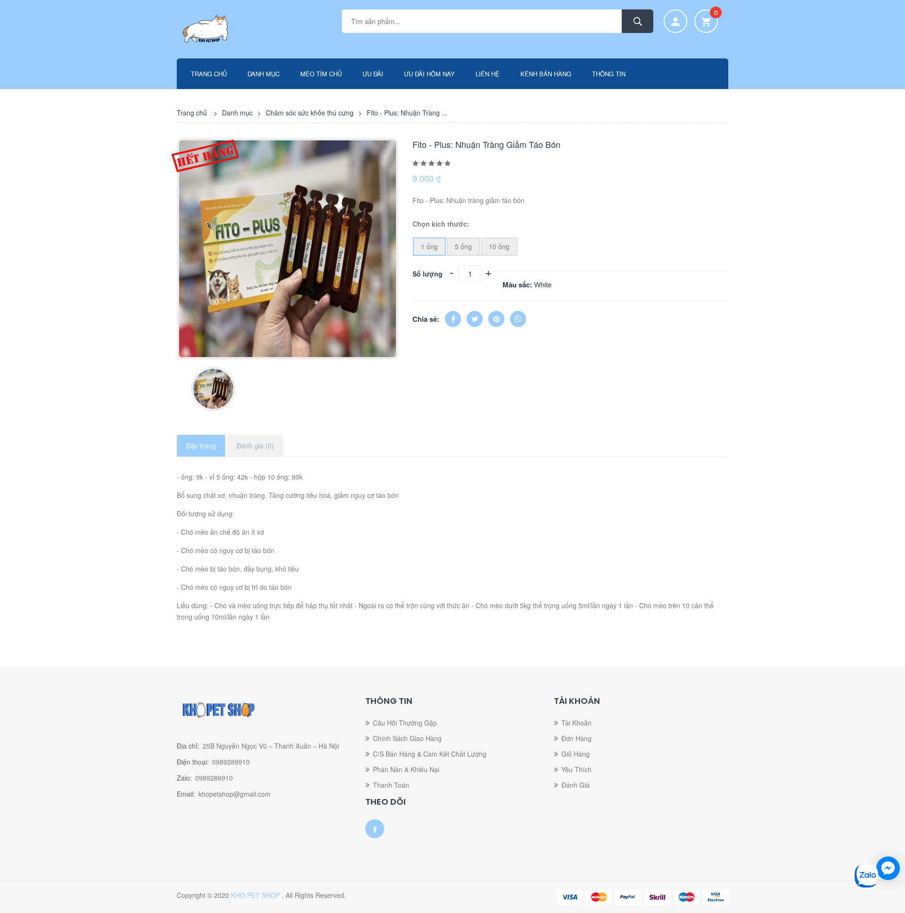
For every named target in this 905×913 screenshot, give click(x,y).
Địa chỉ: (188, 745)
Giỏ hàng (575, 753)
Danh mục (263, 73)
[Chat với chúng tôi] (888, 868)
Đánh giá (575, 785)
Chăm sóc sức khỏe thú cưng (310, 112)
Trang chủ (209, 73)
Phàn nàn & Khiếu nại (406, 769)
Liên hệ (488, 73)
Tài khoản (576, 722)
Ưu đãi (372, 73)
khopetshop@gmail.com (234, 794)
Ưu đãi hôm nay (429, 73)
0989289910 (231, 761)
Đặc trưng (201, 445)
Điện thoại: (193, 761)
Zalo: (184, 778)
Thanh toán (391, 785)
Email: (186, 794)
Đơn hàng (576, 738)
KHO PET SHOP (256, 895)
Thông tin (608, 73)
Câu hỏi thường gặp (405, 722)
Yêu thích (576, 769)
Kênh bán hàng (545, 73)
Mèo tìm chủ (321, 73)
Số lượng (427, 273)
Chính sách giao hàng (407, 738)
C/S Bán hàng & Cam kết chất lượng (429, 753)
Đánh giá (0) (255, 445)
